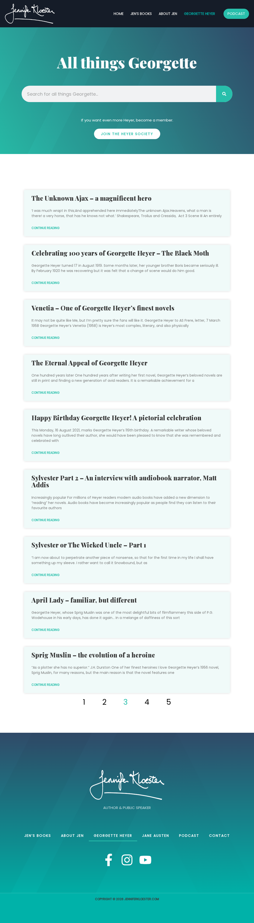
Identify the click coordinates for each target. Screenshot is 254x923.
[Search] (224, 94)
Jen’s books (141, 13)
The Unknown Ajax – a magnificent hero (92, 198)
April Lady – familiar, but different (84, 600)
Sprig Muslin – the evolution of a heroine (93, 655)
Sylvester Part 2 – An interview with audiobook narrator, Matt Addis (124, 481)
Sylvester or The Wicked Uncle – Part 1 (89, 545)
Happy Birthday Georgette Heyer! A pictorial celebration (116, 418)
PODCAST (236, 13)
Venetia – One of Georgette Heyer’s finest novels (103, 308)
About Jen (168, 13)
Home (119, 13)
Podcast (189, 835)
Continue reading (46, 228)
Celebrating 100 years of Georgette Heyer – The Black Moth (120, 253)
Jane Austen (155, 835)
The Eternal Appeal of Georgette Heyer (90, 363)
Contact (219, 835)
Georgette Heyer (199, 13)
